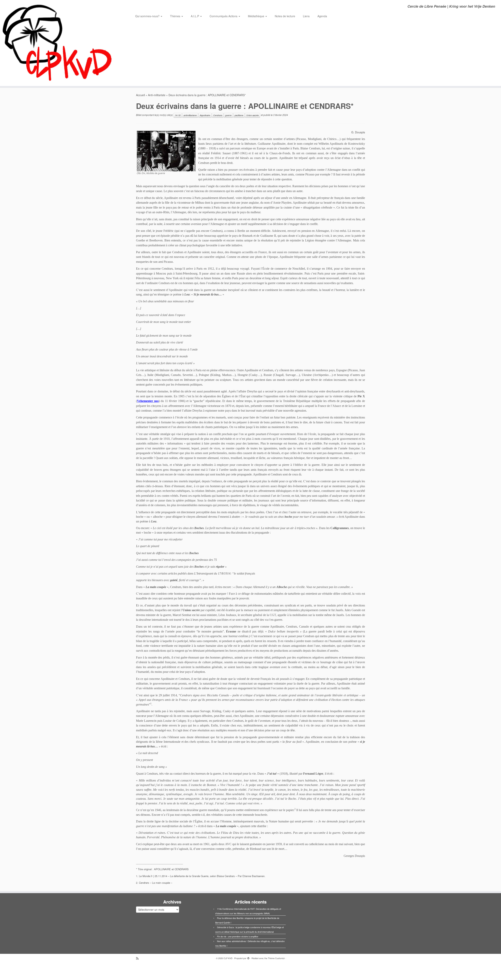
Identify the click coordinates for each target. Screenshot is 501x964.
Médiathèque (256, 16)
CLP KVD (227, 958)
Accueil (140, 95)
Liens (306, 16)
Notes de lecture (285, 16)
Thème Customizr (276, 958)
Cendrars (217, 115)
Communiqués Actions (224, 16)
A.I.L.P (195, 16)
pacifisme (239, 115)
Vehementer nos (148, 401)
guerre (228, 115)
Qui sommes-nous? (147, 16)
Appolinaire (205, 115)
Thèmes (175, 16)
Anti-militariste (156, 95)
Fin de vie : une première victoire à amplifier (237, 936)
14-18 (177, 115)
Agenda (322, 16)
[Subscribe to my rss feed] (138, 958)
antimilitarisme (190, 115)
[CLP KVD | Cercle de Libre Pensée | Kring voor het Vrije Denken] (58, 43)
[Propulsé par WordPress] (248, 957)
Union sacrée (252, 115)
